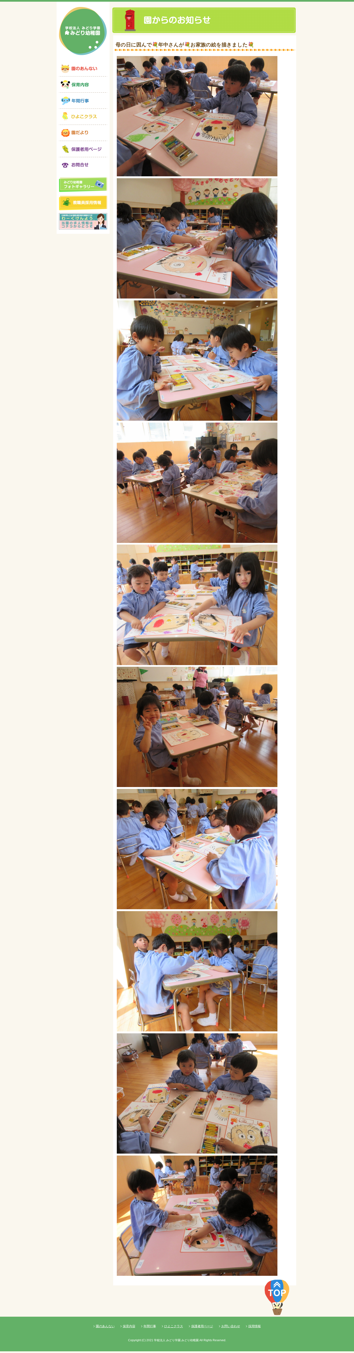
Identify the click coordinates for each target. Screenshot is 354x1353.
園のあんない (105, 1326)
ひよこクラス (173, 1326)
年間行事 (150, 1326)
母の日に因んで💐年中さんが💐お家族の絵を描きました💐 (185, 44)
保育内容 (129, 1326)
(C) (144, 1340)
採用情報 (254, 1326)
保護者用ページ (202, 1326)
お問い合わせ (230, 1326)
